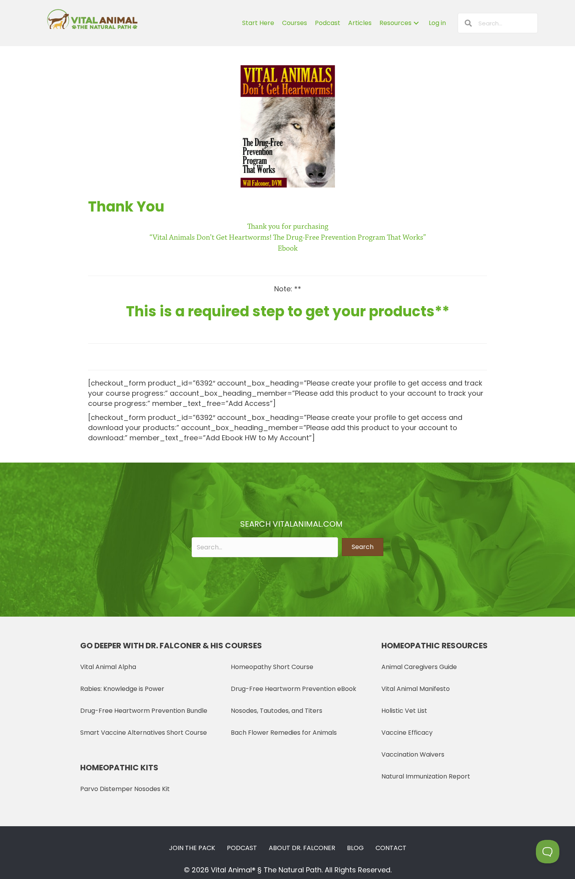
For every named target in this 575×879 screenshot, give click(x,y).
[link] (258, 23)
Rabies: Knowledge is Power (122, 688)
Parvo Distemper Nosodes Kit (125, 788)
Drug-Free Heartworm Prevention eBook (293, 688)
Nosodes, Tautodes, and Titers (276, 710)
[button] (362, 547)
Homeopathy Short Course (272, 666)
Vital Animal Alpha (108, 666)
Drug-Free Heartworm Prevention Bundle (143, 710)
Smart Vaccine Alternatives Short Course (143, 732)
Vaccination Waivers (412, 754)
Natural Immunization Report (425, 776)
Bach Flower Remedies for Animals (284, 732)
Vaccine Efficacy (407, 732)
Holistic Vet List (404, 710)
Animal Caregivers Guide (419, 666)
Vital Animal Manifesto (415, 688)
